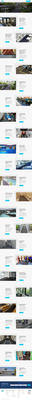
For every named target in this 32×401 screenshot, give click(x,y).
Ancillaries (19, 392)
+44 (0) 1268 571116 (8, 395)
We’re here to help (8, 390)
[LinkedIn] (30, 390)
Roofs (12, 393)
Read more (21, 28)
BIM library (19, 393)
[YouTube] (29, 390)
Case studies (19, 394)
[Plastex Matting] (2, 1)
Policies (18, 396)
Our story (23, 392)
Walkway (13, 394)
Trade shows (23, 393)
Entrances (13, 392)
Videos (18, 397)
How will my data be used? (3, 386)
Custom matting (13, 396)
